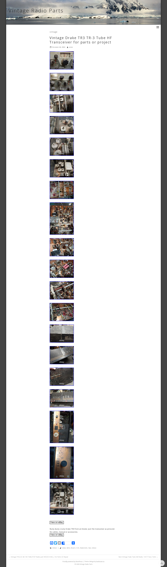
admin (71, 47)
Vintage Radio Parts (36, 10)
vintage (53, 32)
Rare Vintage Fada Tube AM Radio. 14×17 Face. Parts (138, 557)
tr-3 (77, 548)
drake (64, 548)
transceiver (83, 548)
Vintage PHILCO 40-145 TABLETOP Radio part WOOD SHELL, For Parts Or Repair (38, 557)
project (73, 548)
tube (89, 548)
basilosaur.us (100, 561)
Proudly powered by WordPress (72, 561)
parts (68, 548)
